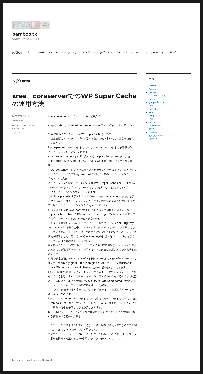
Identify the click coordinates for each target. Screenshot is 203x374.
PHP (41, 52)
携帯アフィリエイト (158, 135)
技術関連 (17, 52)
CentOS (152, 92)
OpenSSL (153, 109)
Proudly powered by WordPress (41, 360)
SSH (151, 119)
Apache (53, 52)
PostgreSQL (69, 52)
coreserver (17, 125)
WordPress (89, 52)
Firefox (174, 52)
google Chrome (156, 102)
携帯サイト (106, 52)
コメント (16, 132)
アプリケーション (155, 52)
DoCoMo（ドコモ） (129, 52)
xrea (22, 128)
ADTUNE (153, 85)
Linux (30, 52)
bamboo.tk (24, 34)
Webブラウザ (155, 122)
